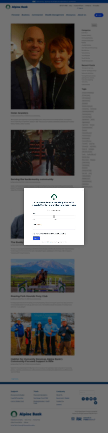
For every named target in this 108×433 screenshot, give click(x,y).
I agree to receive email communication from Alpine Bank (51, 233)
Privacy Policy (49, 242)
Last (56, 219)
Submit (36, 238)
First (34, 219)
